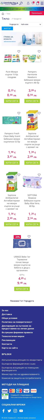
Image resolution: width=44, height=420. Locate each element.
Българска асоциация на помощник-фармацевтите (20, 369)
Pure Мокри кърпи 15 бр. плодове (11, 74)
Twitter (9, 411)
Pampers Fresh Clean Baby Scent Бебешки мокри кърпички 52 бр (11, 137)
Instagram (15, 411)
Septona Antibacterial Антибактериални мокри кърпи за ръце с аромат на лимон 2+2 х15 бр (32, 143)
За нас (5, 310)
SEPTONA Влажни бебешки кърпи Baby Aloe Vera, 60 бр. (32, 200)
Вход (28, 3)
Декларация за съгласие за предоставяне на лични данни (18, 327)
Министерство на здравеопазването (20, 374)
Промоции (37, 13)
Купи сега (12, 101)
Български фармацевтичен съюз (18, 363)
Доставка (7, 314)
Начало (3, 14)
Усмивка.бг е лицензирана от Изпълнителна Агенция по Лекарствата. (26, 396)
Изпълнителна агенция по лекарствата (22, 360)
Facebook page (3, 411)
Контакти (7, 344)
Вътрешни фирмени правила (17, 332)
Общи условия (9, 318)
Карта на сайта (10, 347)
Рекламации (8, 340)
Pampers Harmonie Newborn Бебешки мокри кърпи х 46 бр (32, 77)
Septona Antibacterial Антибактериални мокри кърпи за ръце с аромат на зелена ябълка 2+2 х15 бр (12, 205)
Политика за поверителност (17, 322)
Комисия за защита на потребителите (21, 378)
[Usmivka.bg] (9, 3)
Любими (34, 2)
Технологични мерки (13, 336)
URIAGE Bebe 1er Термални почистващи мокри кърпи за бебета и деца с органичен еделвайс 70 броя (22, 266)
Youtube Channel (21, 411)
